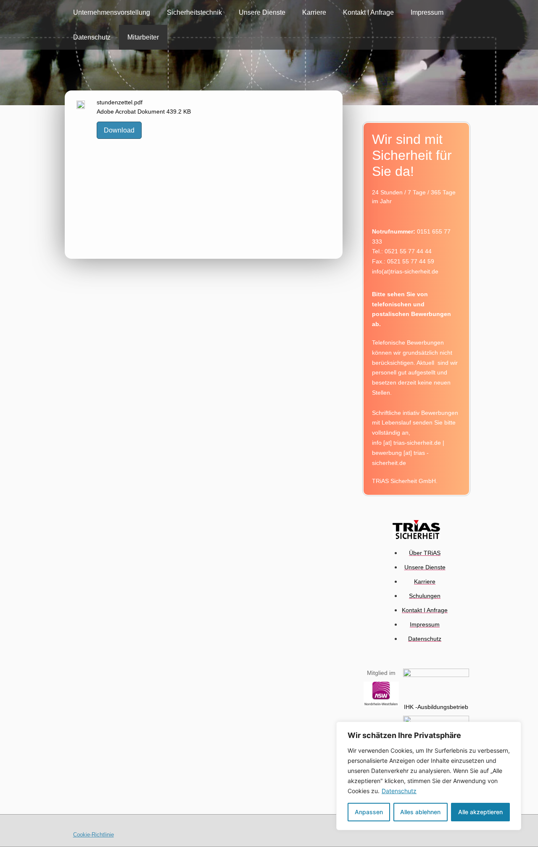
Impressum (427, 12)
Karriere (314, 12)
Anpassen (369, 811)
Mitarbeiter (143, 37)
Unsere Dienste (262, 12)
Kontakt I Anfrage (368, 12)
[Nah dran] (512, 729)
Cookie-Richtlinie (93, 834)
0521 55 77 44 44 (408, 251)
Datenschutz (399, 790)
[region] (428, 776)
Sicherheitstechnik (194, 12)
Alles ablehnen (420, 811)
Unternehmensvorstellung (111, 12)
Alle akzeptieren (480, 811)
